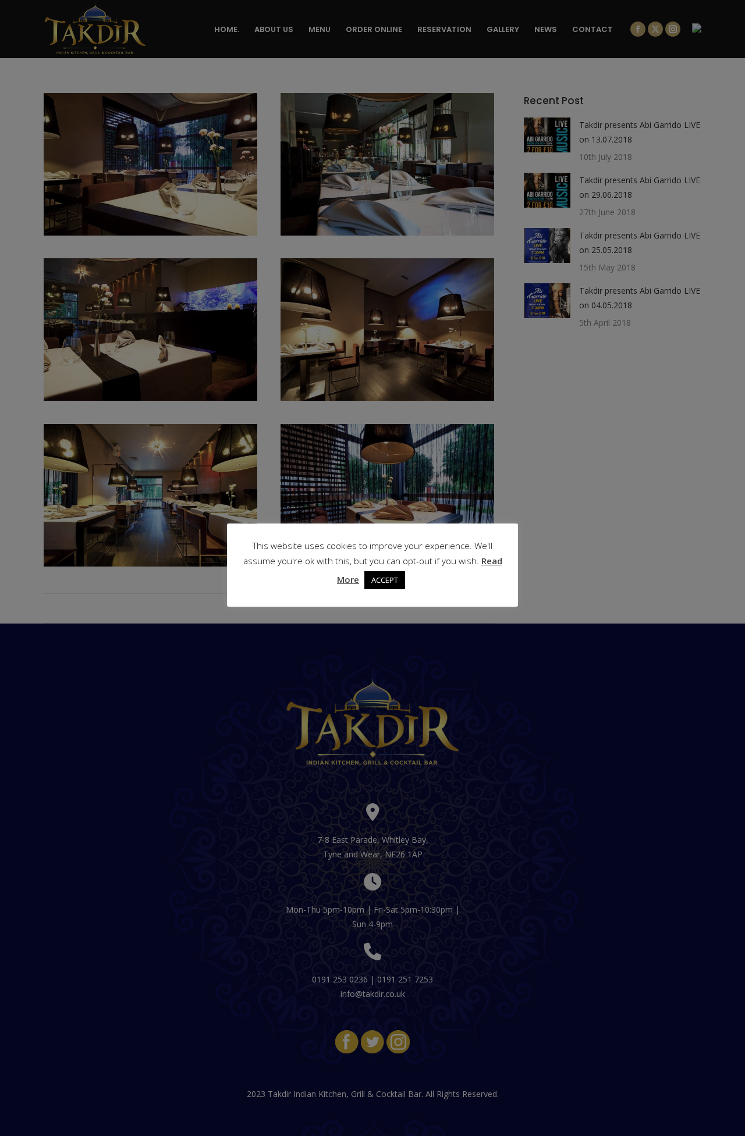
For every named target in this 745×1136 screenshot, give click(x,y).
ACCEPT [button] (384, 580)
